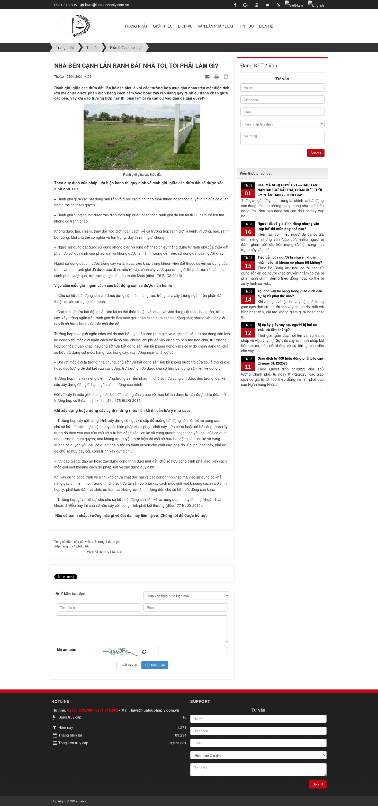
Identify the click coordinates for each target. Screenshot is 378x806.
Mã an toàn (66, 649)
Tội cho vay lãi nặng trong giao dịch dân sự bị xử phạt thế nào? (290, 293)
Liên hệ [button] (266, 26)
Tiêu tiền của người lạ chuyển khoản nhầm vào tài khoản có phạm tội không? (290, 260)
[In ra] (217, 76)
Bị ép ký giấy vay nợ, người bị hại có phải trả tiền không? (287, 327)
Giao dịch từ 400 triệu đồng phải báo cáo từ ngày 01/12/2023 (290, 361)
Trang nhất (136, 26)
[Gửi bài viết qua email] (208, 76)
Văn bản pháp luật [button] (216, 26)
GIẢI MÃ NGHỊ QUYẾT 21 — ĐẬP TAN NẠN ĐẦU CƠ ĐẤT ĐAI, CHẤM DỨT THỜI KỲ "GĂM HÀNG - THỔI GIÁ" (290, 189)
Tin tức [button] (246, 26)
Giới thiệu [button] (163, 26)
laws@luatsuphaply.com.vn (155, 710)
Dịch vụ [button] (185, 26)
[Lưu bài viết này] (226, 76)
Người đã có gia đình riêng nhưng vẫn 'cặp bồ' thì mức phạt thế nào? (288, 226)
